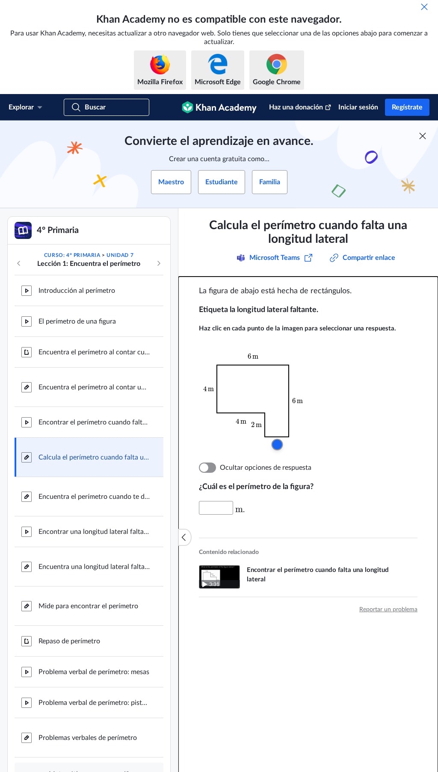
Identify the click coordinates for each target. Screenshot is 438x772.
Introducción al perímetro (76, 290)
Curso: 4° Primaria (72, 255)
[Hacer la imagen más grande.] (259, 401)
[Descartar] (424, 7)
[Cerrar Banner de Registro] (422, 135)
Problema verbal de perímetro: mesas (93, 672)
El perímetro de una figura (77, 321)
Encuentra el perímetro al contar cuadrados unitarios (94, 352)
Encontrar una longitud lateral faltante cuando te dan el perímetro (94, 531)
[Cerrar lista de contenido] (185, 537)
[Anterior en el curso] (19, 263)
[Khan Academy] (219, 107)
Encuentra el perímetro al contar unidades (94, 387)
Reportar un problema (388, 610)
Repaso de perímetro (69, 641)
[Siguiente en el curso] (159, 263)
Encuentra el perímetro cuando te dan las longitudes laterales (94, 496)
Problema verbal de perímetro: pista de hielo (94, 702)
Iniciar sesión (358, 107)
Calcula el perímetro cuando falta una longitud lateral (94, 457)
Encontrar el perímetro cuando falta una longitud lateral (94, 422)
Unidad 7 (120, 255)
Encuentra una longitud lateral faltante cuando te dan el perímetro (94, 566)
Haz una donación (296, 107)
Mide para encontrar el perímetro (88, 606)
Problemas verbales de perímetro (87, 737)
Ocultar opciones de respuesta (265, 467)
